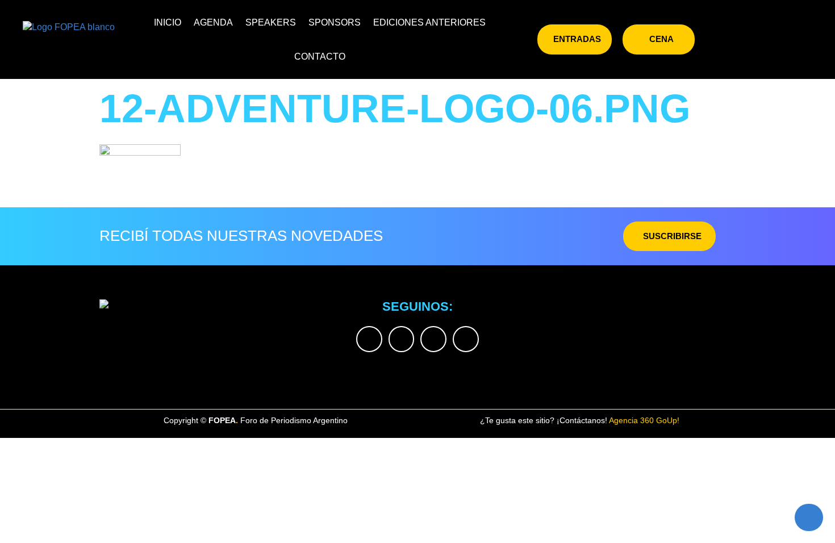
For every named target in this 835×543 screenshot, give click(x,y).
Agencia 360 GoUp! (644, 420)
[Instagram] (746, 39)
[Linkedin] (770, 39)
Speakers (270, 22)
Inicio (167, 22)
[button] (521, 37)
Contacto (319, 56)
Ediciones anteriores (429, 22)
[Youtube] (795, 39)
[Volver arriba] (809, 517)
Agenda (213, 22)
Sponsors (334, 22)
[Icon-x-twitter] (721, 39)
